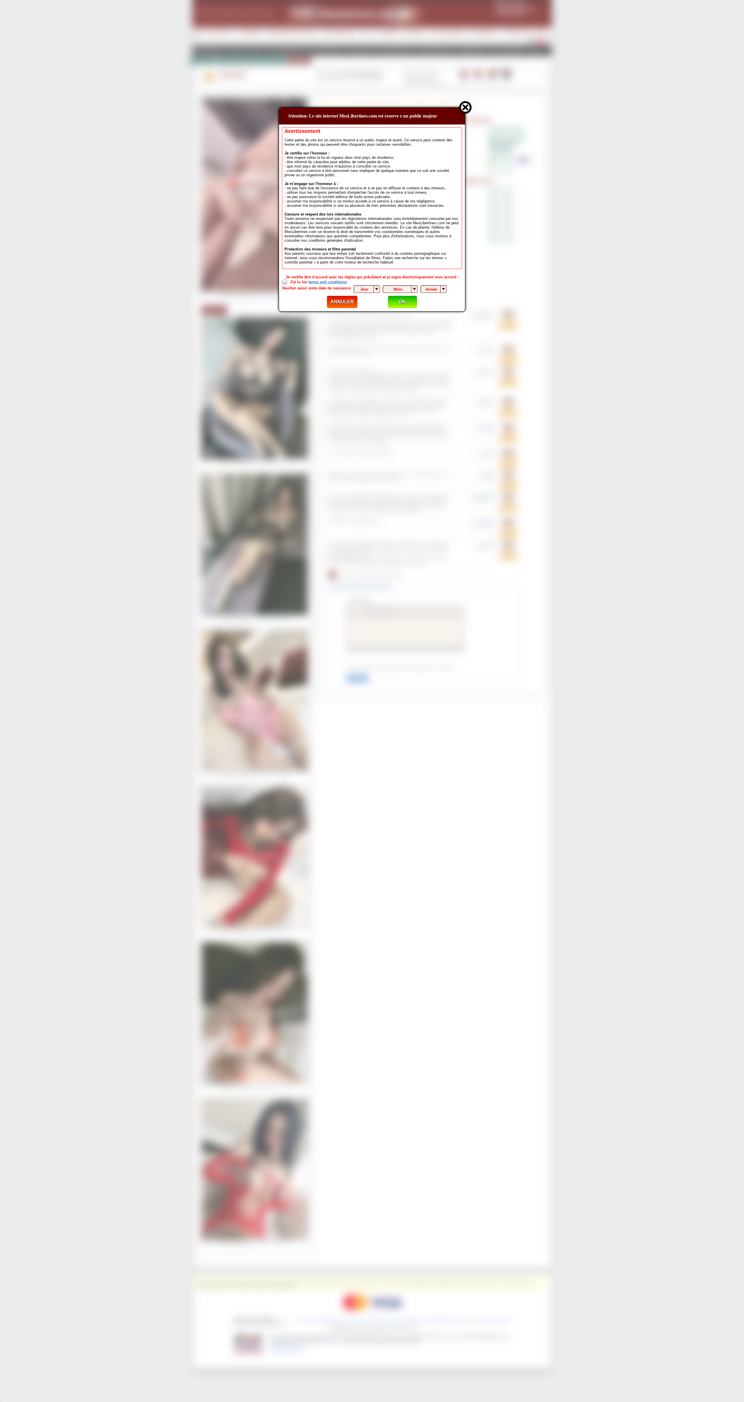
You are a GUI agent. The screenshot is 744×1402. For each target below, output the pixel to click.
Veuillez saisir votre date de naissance (316, 288)
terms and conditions (327, 282)
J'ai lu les (318, 282)
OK (402, 301)
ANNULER (342, 301)
